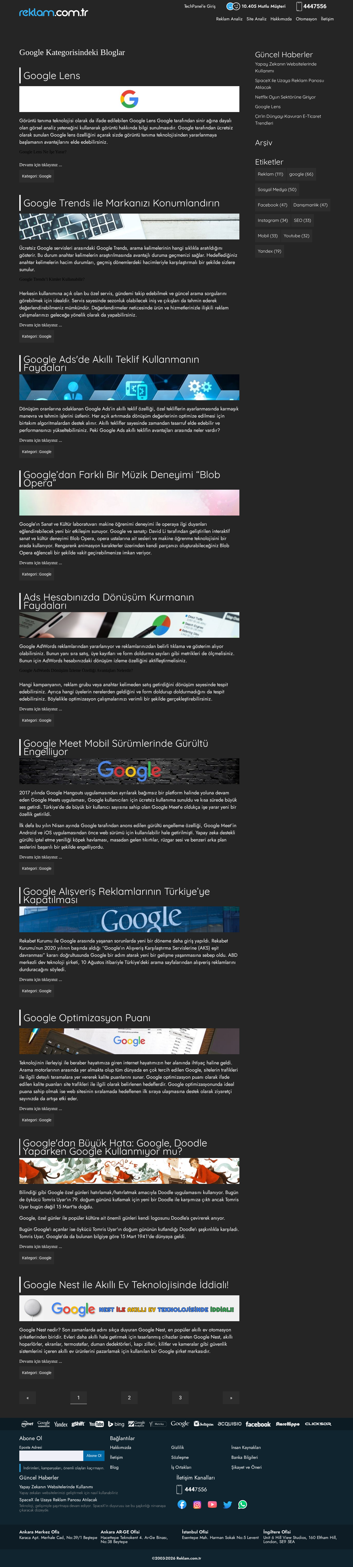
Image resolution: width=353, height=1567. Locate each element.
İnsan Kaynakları (246, 1447)
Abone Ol (94, 1456)
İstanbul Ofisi (195, 1532)
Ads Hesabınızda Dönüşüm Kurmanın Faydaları (108, 601)
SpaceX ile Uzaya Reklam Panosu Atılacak (58, 1500)
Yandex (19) (269, 251)
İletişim (327, 19)
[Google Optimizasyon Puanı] (129, 1041)
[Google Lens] (129, 99)
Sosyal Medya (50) (277, 189)
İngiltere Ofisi (277, 1532)
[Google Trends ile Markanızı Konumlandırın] (129, 227)
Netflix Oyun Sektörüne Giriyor (285, 97)
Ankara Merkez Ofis (39, 1532)
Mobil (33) (268, 235)
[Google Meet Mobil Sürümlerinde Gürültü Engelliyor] (129, 771)
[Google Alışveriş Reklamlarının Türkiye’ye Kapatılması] (129, 919)
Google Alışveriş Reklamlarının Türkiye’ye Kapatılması (116, 895)
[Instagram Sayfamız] (197, 1508)
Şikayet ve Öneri (246, 1467)
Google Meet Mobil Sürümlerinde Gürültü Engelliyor (115, 747)
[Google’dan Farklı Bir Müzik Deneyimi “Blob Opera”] (129, 503)
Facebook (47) (272, 205)
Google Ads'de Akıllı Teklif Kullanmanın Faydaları (111, 363)
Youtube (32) (296, 235)
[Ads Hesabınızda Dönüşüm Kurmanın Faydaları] (129, 625)
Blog (114, 1467)
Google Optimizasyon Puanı (87, 1017)
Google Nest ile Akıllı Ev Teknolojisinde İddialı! (126, 1284)
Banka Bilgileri (244, 1457)
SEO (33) (302, 220)
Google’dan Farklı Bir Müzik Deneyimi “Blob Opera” (121, 478)
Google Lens (51, 75)
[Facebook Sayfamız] (182, 1508)
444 (315, 6)
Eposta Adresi (30, 1447)
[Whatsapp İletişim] (242, 1508)
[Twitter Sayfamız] (227, 1508)
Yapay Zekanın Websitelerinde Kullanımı (56, 1487)
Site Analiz (256, 19)
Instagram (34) (273, 220)
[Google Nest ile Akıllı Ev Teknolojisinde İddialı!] (129, 1308)
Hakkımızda (281, 19)
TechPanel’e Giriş (199, 6)
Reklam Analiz (229, 19)
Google (45, 176)
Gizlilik (177, 1447)
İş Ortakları (181, 1467)
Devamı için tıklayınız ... (40, 165)
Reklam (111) (270, 174)
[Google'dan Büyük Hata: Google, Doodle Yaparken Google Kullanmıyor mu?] (129, 1171)
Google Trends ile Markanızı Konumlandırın (121, 203)
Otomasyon (306, 19)
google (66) (301, 174)
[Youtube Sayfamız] (212, 1508)
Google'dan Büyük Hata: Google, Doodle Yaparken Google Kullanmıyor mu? (115, 1147)
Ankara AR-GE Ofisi (120, 1532)
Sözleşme (180, 1457)
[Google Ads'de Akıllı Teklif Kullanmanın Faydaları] (129, 387)
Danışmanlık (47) (310, 205)
